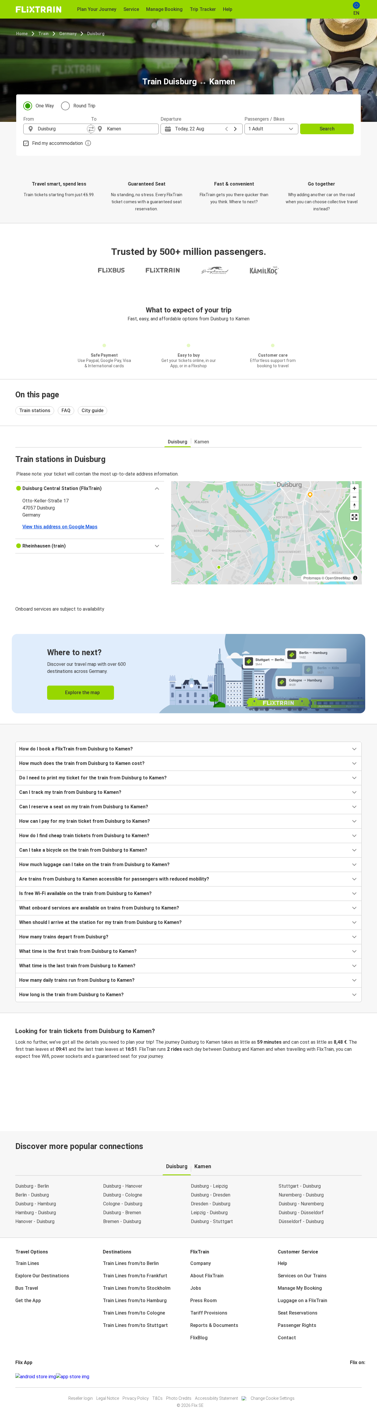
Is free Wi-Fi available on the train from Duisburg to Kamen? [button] (85, 893)
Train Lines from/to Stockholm (137, 1288)
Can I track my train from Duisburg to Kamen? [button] (70, 792)
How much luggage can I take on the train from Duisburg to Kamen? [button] (94, 864)
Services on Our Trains (302, 1276)
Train (43, 33)
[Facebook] (351, 1376)
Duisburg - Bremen (122, 1212)
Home (22, 33)
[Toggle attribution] (355, 577)
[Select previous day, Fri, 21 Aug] (226, 128)
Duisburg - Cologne (122, 1195)
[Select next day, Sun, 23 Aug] (235, 128)
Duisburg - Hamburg (35, 1204)
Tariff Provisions (208, 1313)
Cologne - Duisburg (122, 1204)
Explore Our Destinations (42, 1276)
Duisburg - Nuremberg (301, 1204)
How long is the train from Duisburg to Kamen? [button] (71, 994)
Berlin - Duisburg (32, 1195)
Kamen (201, 442)
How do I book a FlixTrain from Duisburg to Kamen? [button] (76, 749)
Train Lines (27, 1263)
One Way (45, 106)
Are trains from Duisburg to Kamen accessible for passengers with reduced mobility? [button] (114, 879)
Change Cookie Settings (273, 1398)
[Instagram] (352, 1376)
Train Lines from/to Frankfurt (135, 1276)
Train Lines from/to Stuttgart (135, 1325)
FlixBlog (199, 1337)
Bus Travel (26, 1288)
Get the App (28, 1300)
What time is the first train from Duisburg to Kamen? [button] (78, 951)
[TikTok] (360, 1376)
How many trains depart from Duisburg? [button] (63, 937)
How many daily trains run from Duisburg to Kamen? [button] (77, 980)
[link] (188, 673)
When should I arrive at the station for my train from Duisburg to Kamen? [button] (100, 922)
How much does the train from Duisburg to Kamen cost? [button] (82, 763)
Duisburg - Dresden (210, 1195)
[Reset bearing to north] (354, 505)
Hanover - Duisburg (34, 1221)
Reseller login (80, 1398)
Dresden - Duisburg (210, 1204)
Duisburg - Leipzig (209, 1186)
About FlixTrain (207, 1276)
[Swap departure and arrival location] (91, 129)
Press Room (203, 1300)
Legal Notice (107, 1398)
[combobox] (62, 128)
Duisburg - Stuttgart (212, 1221)
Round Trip (84, 106)
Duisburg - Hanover (122, 1186)
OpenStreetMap (337, 577)
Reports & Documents (214, 1325)
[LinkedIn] (356, 1376)
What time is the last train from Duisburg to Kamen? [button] (77, 965)
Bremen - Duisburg (122, 1221)
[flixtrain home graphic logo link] (38, 9)
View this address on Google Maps (59, 527)
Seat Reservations (298, 1313)
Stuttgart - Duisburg (300, 1186)
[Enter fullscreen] (354, 517)
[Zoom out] (354, 497)
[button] (89, 488)
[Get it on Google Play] (35, 1376)
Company (200, 1263)
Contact (287, 1337)
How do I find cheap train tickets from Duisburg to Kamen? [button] (84, 835)
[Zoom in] (354, 488)
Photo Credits (178, 1398)
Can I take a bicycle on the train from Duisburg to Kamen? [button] (83, 850)
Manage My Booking (300, 1288)
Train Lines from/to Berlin (131, 1263)
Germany (68, 33)
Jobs (195, 1288)
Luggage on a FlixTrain (302, 1300)
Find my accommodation (57, 143)
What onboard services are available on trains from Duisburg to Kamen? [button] (99, 908)
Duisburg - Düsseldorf (301, 1212)
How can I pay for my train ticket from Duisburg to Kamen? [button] (84, 821)
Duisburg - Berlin (32, 1186)
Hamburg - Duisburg (35, 1212)
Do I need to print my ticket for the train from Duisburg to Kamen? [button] (93, 778)
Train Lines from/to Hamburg (135, 1300)
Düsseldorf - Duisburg (301, 1221)
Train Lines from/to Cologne (134, 1313)
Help (282, 1263)
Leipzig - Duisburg (209, 1212)
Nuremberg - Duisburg (301, 1195)
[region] (266, 532)
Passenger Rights (297, 1325)
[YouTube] (354, 1376)
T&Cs (157, 1398)
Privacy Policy (136, 1398)
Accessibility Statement (216, 1398)
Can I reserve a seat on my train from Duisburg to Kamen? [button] (83, 806)
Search (327, 129)
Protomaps (312, 577)
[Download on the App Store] (72, 1376)
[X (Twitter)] (358, 1376)
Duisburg (95, 33)
